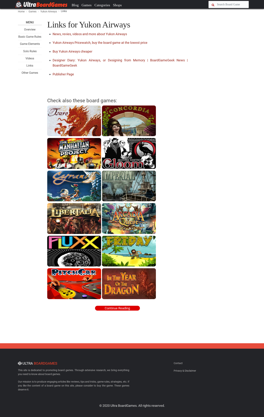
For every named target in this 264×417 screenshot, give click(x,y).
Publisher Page (63, 74)
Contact (178, 363)
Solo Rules (30, 51)
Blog (75, 5)
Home (21, 11)
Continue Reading (117, 308)
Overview (30, 29)
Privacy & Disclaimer (185, 370)
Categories (102, 5)
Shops (117, 5)
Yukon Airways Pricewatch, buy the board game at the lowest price (100, 42)
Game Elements (30, 44)
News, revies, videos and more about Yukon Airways (90, 34)
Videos (30, 58)
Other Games (30, 72)
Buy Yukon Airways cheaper (72, 51)
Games (87, 5)
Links (29, 65)
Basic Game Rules (29, 36)
